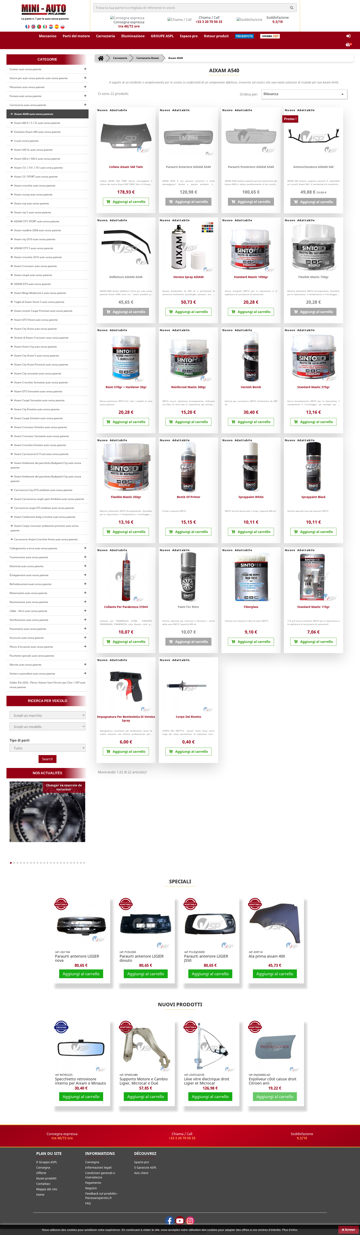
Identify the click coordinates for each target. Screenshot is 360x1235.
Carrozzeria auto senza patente (28, 105)
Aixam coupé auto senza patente (32, 275)
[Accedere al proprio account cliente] (348, 36)
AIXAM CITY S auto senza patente (33, 248)
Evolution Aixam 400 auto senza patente (37, 132)
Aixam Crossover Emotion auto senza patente (40, 427)
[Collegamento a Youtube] (180, 1220)
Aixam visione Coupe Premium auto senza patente (42, 311)
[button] (48, 36)
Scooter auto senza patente (25, 69)
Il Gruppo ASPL (46, 1162)
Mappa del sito (46, 1189)
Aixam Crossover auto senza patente (35, 266)
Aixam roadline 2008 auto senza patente (37, 230)
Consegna (43, 1167)
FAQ (88, 1203)
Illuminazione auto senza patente (29, 602)
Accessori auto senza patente (27, 638)
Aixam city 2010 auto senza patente (34, 239)
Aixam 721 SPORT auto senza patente (35, 176)
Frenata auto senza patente (25, 96)
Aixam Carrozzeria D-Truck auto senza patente (41, 454)
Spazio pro (141, 1162)
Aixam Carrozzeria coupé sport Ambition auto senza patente (48, 499)
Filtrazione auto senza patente (27, 87)
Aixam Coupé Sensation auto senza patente (39, 400)
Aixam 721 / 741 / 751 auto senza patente (38, 167)
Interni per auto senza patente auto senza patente (39, 78)
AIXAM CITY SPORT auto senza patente (36, 221)
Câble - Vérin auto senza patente (28, 611)
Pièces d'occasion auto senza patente (31, 647)
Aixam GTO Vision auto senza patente (35, 320)
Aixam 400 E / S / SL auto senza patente (36, 123)
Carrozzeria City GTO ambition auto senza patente (42, 490)
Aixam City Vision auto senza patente (35, 328)
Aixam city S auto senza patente (32, 212)
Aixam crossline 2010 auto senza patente (37, 257)
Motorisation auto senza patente (28, 593)
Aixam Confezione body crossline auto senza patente (44, 517)
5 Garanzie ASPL (145, 1167)
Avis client (141, 1173)
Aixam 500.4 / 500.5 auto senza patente (36, 158)
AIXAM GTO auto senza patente (32, 284)
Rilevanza (304, 94)
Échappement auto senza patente (29, 575)
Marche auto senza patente (25, 664)
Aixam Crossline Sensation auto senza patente (40, 382)
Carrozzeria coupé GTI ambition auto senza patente (43, 508)
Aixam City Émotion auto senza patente (36, 409)
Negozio (91, 1188)
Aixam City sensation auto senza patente (37, 373)
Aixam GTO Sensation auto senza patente (37, 391)
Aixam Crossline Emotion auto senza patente (39, 445)
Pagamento (93, 1183)
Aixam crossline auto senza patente (34, 185)
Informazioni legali (98, 1167)
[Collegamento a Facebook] (169, 1220)
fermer (349, 1229)
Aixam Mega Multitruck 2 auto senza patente (39, 293)
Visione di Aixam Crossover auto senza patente (41, 337)
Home (40, 1194)
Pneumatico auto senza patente (28, 629)
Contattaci (43, 1184)
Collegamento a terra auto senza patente (33, 548)
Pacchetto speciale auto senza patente (32, 655)
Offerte (41, 1173)
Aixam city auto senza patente (31, 203)
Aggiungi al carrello (81, 974)
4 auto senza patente (26, 141)
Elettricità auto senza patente (27, 566)
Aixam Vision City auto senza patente (35, 346)
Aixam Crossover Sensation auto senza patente (41, 436)
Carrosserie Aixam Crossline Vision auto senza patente (45, 539)
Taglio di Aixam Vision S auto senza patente (38, 302)
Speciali (180, 881)
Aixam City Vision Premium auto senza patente (40, 364)
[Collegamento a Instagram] (190, 1220)
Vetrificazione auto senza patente (29, 620)
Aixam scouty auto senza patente (32, 194)
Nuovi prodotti (180, 1004)
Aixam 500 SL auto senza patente (33, 150)
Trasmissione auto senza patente (29, 557)
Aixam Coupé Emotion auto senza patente (38, 418)
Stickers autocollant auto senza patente (32, 673)
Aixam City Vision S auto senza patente (36, 355)
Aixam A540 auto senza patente (33, 114)
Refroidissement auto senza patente (30, 584)
